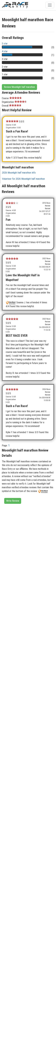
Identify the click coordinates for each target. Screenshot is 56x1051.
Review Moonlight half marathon (19, 87)
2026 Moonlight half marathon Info (19, 172)
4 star (5, 51)
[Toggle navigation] (49, 5)
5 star (5, 43)
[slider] (15, 98)
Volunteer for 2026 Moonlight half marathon (23, 178)
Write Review (12, 500)
